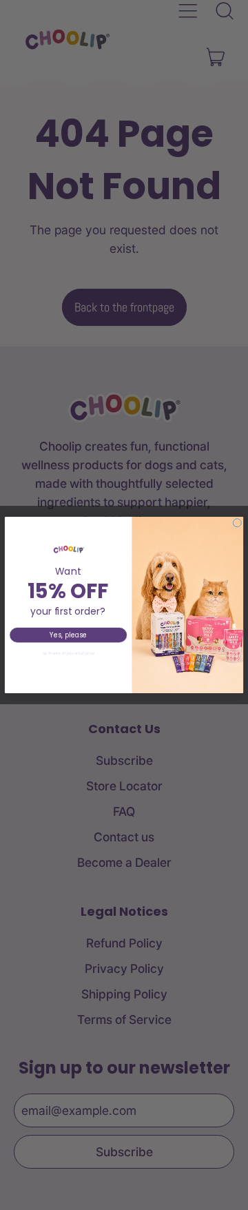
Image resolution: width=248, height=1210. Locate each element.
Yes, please (68, 635)
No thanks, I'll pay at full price (68, 652)
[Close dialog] (237, 523)
